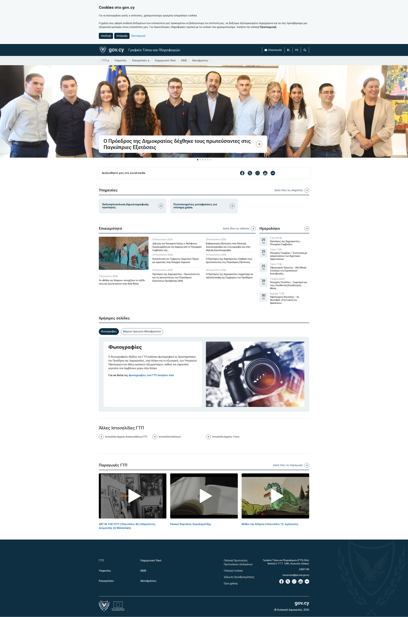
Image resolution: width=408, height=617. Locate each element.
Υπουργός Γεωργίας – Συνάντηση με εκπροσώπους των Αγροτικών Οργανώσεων (288, 256)
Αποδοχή (106, 35)
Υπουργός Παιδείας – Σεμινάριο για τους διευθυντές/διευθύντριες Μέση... (288, 285)
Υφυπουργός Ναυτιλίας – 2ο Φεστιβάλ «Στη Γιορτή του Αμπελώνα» (284, 300)
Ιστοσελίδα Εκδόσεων (170, 436)
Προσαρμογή (138, 35)
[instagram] (257, 173)
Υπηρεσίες (120, 60)
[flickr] (273, 173)
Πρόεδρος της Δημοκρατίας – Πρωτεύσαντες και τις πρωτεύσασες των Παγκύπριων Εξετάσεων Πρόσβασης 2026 (176, 277)
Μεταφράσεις (200, 60)
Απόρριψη (121, 35)
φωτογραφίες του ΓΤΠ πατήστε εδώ (151, 375)
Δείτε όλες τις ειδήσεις (236, 228)
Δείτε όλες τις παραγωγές (288, 465)
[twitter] (250, 173)
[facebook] (242, 173)
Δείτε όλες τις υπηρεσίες (288, 190)
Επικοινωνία (275, 49)
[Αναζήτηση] (305, 50)
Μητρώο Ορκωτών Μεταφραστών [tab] (142, 331)
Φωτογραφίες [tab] (109, 331)
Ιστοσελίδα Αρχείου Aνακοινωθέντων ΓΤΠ (126, 436)
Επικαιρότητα (139, 60)
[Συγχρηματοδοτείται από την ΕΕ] (118, 606)
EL (288, 49)
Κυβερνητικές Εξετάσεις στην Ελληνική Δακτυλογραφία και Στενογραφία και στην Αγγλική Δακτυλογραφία (228, 247)
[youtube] (265, 173)
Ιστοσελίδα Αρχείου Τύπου (226, 436)
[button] (197, 159)
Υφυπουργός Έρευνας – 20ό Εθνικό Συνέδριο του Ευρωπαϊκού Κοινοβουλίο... (288, 270)
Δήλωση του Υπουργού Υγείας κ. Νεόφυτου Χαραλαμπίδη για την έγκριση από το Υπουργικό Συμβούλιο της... (177, 247)
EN (296, 49)
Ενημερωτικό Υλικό (165, 60)
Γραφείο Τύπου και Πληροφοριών (154, 50)
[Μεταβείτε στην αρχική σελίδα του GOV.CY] (111, 50)
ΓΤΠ (104, 60)
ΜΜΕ (184, 60)
